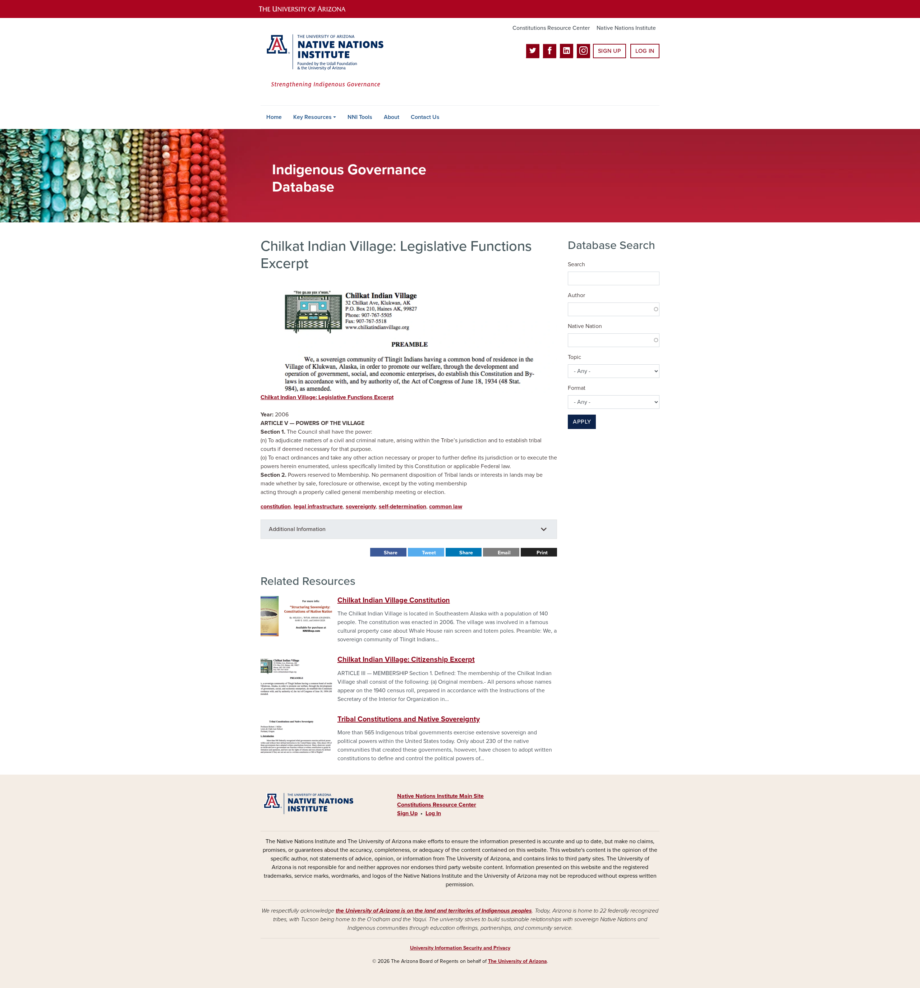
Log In (644, 51)
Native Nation (585, 326)
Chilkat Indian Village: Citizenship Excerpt (406, 659)
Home (274, 117)
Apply (582, 421)
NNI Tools (360, 117)
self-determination (402, 506)
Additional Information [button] (297, 529)
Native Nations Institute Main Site (440, 796)
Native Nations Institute (626, 28)
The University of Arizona (517, 961)
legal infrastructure (318, 506)
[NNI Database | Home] (323, 61)
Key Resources (312, 117)
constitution (276, 506)
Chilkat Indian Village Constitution (393, 600)
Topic (574, 357)
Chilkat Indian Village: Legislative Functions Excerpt (327, 397)
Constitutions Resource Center (551, 28)
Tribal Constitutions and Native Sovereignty (408, 719)
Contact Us (425, 117)
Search (576, 264)
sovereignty (361, 506)
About (391, 117)
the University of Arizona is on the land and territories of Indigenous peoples (434, 910)
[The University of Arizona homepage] (308, 9)
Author (576, 295)
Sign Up (609, 51)
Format (576, 388)
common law (445, 506)
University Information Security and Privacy (460, 948)
